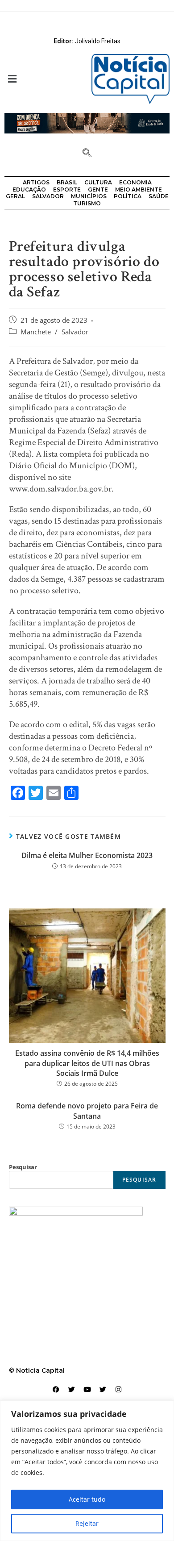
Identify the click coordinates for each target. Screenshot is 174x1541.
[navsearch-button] (87, 153)
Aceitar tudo (87, 1499)
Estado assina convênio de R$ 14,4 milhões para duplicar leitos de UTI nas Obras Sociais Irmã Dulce (87, 1063)
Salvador (75, 332)
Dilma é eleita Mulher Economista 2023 (87, 855)
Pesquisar (23, 1167)
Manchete (36, 332)
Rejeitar (87, 1523)
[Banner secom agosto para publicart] (87, 122)
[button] (43, 79)
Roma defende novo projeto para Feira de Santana (87, 1110)
